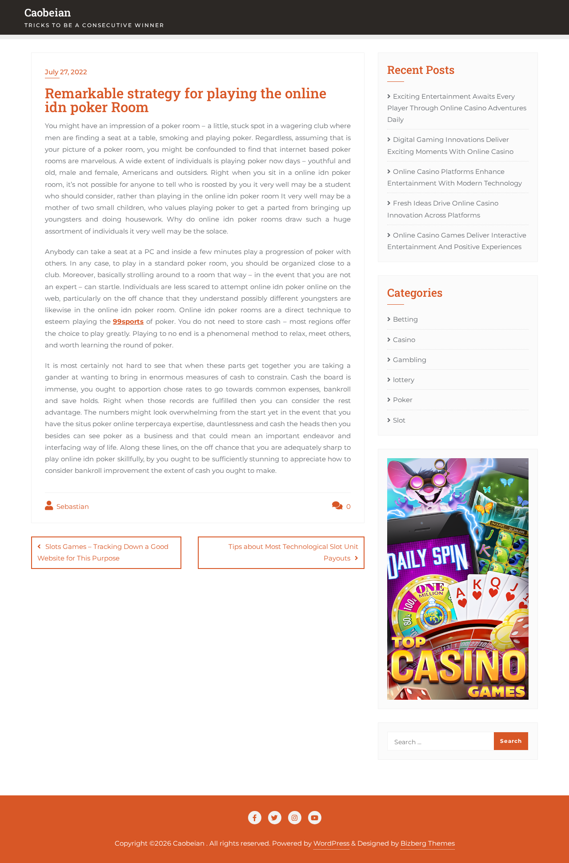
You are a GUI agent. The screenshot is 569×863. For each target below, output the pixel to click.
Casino (404, 339)
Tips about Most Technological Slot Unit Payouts (293, 552)
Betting (405, 319)
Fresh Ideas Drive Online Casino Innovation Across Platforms (442, 209)
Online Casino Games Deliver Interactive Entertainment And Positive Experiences (456, 241)
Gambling (409, 359)
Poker (403, 399)
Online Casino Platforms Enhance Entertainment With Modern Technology (454, 177)
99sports (128, 321)
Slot (399, 420)
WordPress (331, 843)
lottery (403, 379)
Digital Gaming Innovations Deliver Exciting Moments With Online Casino (450, 145)
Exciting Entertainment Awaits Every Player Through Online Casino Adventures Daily (456, 108)
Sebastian (72, 506)
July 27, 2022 (66, 72)
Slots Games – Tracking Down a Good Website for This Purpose (102, 552)
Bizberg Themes (428, 843)
